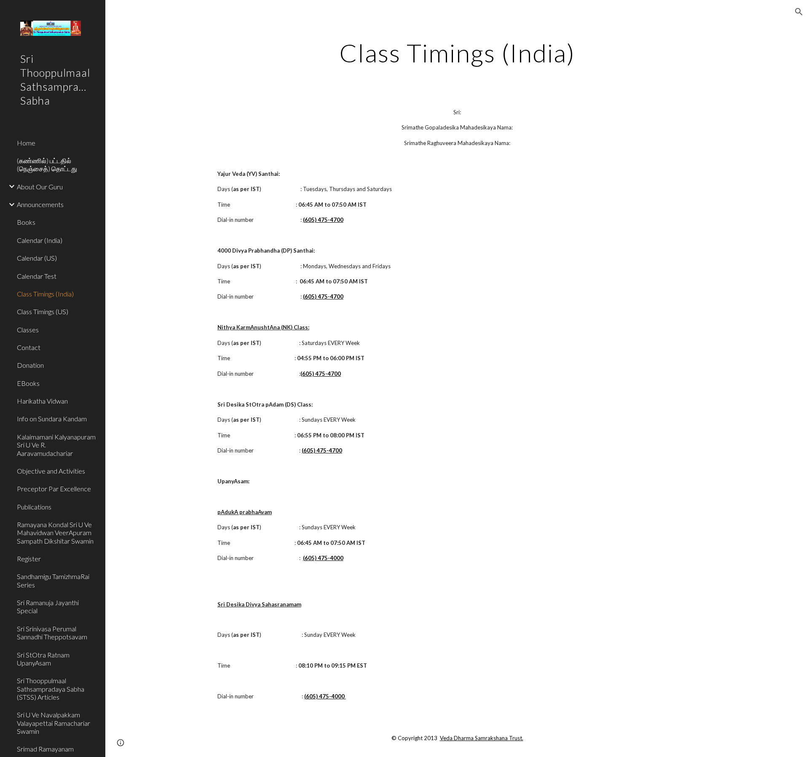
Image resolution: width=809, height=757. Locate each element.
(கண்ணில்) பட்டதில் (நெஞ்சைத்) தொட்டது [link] (47, 164)
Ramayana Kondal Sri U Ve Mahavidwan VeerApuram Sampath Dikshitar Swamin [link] (55, 532)
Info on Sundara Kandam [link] (52, 419)
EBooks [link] (28, 383)
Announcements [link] (40, 204)
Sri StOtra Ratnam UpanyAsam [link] (43, 659)
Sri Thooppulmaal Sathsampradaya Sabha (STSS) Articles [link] (50, 688)
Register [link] (29, 559)
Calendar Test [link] (36, 276)
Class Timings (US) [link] (42, 311)
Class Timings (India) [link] (45, 294)
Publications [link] (34, 507)
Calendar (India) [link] (39, 240)
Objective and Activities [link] (51, 471)
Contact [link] (28, 347)
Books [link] (26, 222)
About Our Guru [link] (40, 187)
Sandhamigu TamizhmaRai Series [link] (53, 580)
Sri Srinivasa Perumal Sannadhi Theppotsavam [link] (52, 633)
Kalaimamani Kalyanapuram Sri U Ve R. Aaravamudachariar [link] (56, 445)
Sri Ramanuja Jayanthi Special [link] (48, 606)
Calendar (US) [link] (37, 258)
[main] (457, 52)
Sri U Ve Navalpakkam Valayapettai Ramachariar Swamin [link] (53, 723)
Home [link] (26, 143)
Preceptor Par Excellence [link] (54, 489)
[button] (799, 12)
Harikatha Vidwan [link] (42, 401)
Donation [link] (30, 365)
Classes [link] (28, 330)
